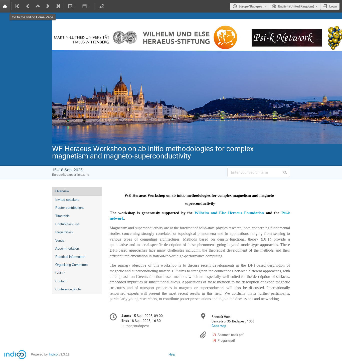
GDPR (60, 273)
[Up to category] (38, 6)
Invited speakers (67, 200)
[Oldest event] (18, 6)
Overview (62, 191)
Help (171, 354)
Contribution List (67, 224)
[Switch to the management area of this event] (102, 6)
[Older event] (28, 6)
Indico (53, 354)
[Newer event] (48, 6)
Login (333, 6)
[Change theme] (87, 6)
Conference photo (68, 289)
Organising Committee (71, 265)
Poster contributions (69, 208)
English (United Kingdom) (296, 6)
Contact (61, 281)
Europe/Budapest (251, 6)
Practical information (70, 257)
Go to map (219, 325)
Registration (64, 232)
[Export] (72, 6)
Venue (59, 240)
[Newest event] (58, 6)
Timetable (62, 216)
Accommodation (67, 248)
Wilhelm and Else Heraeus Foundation (229, 213)
